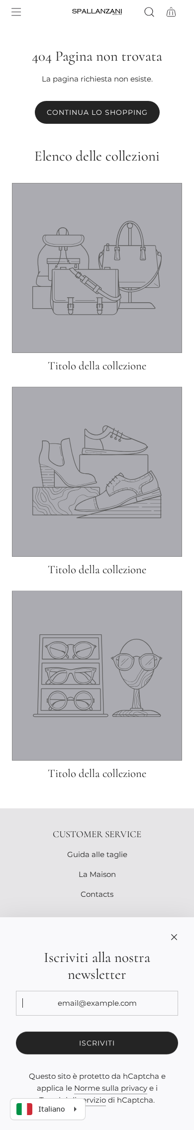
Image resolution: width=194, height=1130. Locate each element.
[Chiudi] (174, 937)
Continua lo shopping (97, 112)
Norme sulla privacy (110, 1088)
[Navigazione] (16, 12)
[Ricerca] (149, 12)
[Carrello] (171, 12)
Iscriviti (97, 1043)
